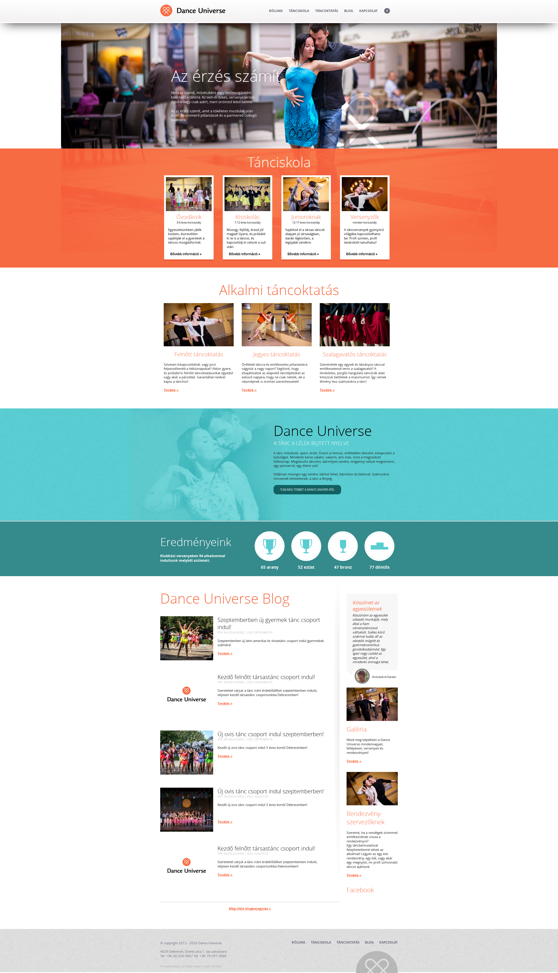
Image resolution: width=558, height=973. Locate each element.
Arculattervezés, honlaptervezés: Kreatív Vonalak (190, 966)
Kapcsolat (368, 11)
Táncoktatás (326, 11)
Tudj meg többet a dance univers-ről (307, 490)
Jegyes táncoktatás (276, 354)
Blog (348, 11)
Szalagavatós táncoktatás (355, 354)
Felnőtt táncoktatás (198, 354)
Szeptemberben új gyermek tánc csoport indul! (269, 623)
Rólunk (276, 11)
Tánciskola (299, 11)
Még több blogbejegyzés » (250, 908)
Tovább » (171, 390)
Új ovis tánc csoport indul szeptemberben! (271, 734)
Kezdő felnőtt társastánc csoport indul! (266, 677)
